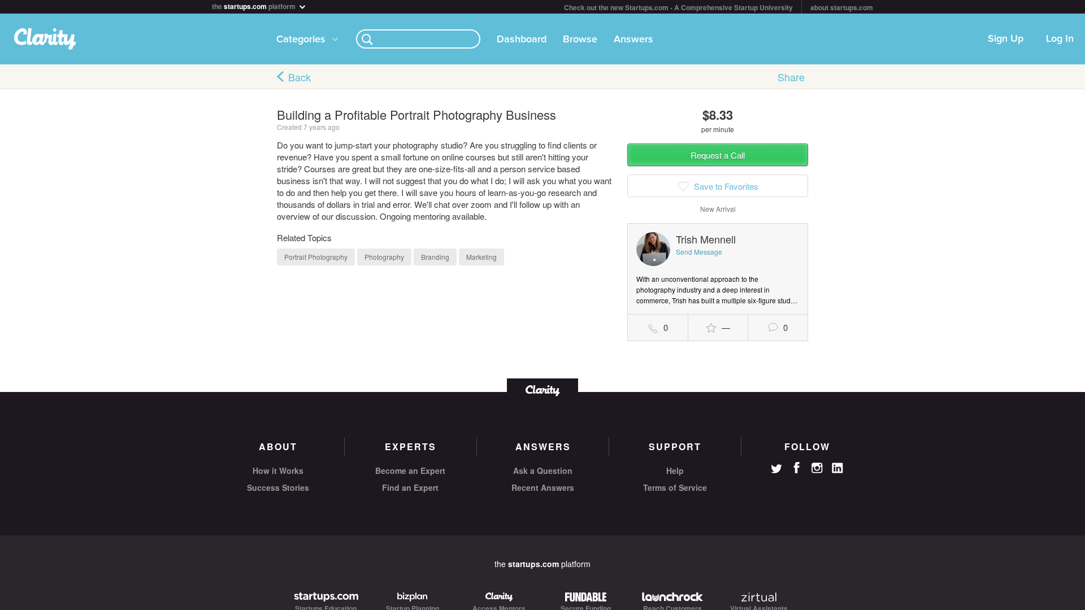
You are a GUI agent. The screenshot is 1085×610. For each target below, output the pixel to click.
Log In (1060, 39)
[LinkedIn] (837, 468)
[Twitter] (776, 470)
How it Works (278, 470)
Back (299, 76)
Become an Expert (410, 470)
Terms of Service (675, 487)
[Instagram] (817, 468)
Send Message (699, 251)
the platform (254, 5)
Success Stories (278, 487)
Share (791, 76)
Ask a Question (542, 470)
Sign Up (1005, 39)
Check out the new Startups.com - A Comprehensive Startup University (678, 7)
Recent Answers (542, 487)
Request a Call (718, 155)
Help (675, 470)
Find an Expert (410, 487)
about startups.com (841, 7)
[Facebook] (796, 467)
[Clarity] (542, 389)
